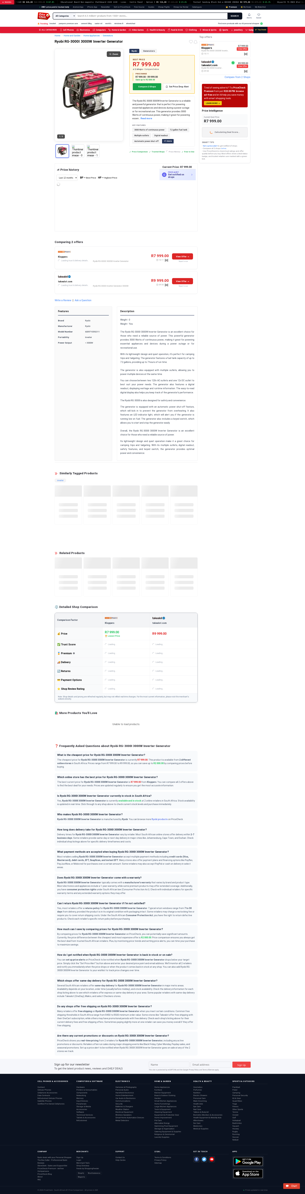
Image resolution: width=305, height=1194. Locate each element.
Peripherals (81, 1104)
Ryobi (134, 51)
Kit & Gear (236, 1098)
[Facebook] (196, 1159)
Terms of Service (208, 1070)
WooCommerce (94, 1173)
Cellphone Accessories (47, 1093)
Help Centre (120, 1160)
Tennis (235, 1112)
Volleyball (236, 1120)
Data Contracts (43, 1095)
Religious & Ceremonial (164, 1134)
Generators (149, 51)
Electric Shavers (200, 1095)
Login (78, 1160)
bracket (53, 24)
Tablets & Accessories (85, 1118)
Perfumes (197, 1090)
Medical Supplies (200, 1129)
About (39, 1177)
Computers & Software (89, 1081)
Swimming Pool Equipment (166, 1126)
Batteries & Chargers (124, 1107)
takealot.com (65, 281)
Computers (101, 30)
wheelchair (130, 24)
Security (118, 1104)
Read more (146, 118)
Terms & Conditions (162, 1157)
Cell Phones (68, 30)
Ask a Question (83, 300)
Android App (78, 7)
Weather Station (122, 1109)
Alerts (249, 18)
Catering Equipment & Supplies (167, 1132)
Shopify (81, 1173)
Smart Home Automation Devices (129, 1118)
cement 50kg (86, 24)
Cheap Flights (164, 7)
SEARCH (235, 16)
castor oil (98, 24)
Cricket (235, 1115)
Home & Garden (119, 30)
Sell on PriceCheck (122, 7)
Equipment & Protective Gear (166, 1115)
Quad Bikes (237, 1101)
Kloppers (63, 257)
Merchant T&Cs (83, 1163)
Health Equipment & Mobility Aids (207, 1118)
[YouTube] (212, 1159)
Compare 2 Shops (147, 86)
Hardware (80, 1087)
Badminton (237, 1123)
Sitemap (158, 1163)
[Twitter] (204, 1159)
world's (108, 24)
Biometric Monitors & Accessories (207, 1115)
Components (81, 1093)
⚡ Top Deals (260, 30)
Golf (234, 1118)
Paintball (236, 1087)
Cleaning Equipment (163, 1112)
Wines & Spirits (210, 30)
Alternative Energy (161, 1123)
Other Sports (237, 1109)
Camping (236, 1093)
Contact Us (120, 1157)
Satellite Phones (44, 1101)
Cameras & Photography (125, 1087)
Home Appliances (162, 1087)
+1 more (168, 141)
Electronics (85, 30)
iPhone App (92, 7)
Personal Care (199, 1098)
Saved (258, 18)
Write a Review (63, 300)
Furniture (158, 1090)
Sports (225, 30)
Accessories (81, 1109)
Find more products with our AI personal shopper (238, 24)
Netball (235, 1140)
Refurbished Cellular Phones (49, 1098)
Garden (157, 1098)
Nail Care (197, 1109)
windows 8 (118, 24)
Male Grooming (200, 1101)
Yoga (234, 1104)
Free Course (139, 7)
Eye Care (197, 1107)
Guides (151, 7)
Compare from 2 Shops (237, 77)
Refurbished (81, 1120)
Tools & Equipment (162, 1109)
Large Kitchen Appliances (165, 1107)
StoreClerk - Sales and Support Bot (52, 1166)
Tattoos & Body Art (201, 1112)
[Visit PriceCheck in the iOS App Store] (248, 1173)
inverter (60, 480)
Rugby (235, 1132)
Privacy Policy (194, 1070)
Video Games (138, 30)
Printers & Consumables (86, 1090)
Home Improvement (163, 1118)
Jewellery (238, 30)
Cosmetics (197, 1087)
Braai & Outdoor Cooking (164, 1095)
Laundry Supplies (161, 1137)
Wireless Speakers (123, 1115)
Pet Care (158, 1120)
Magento (81, 1177)
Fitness (235, 1107)
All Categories (48, 30)
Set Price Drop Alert (179, 86)
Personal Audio (122, 1090)
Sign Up (79, 1157)
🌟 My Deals (246, 7)
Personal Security (240, 1095)
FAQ (39, 1180)
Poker (234, 1090)
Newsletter (105, 7)
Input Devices (82, 1101)
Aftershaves (198, 1120)
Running (236, 1134)
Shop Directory (82, 1166)
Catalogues (197, 7)
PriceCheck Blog (44, 1174)
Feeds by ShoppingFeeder (87, 1169)
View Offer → (182, 256)
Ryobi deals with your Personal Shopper (54, 1157)
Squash (235, 1126)
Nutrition (196, 1093)
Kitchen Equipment (162, 1093)
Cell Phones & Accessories (52, 1081)
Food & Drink (177, 30)
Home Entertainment (124, 1095)
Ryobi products (160, 819)
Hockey (235, 1129)
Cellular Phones (44, 1090)
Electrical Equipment (124, 1112)
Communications (122, 1101)
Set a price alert (210, 146)
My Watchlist (260, 7)
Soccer (235, 1137)
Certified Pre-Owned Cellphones (50, 1104)
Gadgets (252, 30)
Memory (79, 1098)
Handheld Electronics (124, 1093)
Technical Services (84, 1115)
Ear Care (196, 1123)
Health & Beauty (157, 30)
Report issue (183, 261)
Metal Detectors (122, 1120)
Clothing (193, 30)
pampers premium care (68, 24)
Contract (41, 1087)
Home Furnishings (162, 1104)
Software (80, 1112)
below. (224, 148)
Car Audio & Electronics (125, 1098)
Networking (81, 1095)
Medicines (197, 1126)
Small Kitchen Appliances (165, 1101)
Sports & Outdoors (243, 1081)
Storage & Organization (164, 1129)
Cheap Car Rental (180, 7)
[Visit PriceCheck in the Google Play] (248, 1161)
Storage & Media (83, 1107)
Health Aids (198, 1104)
